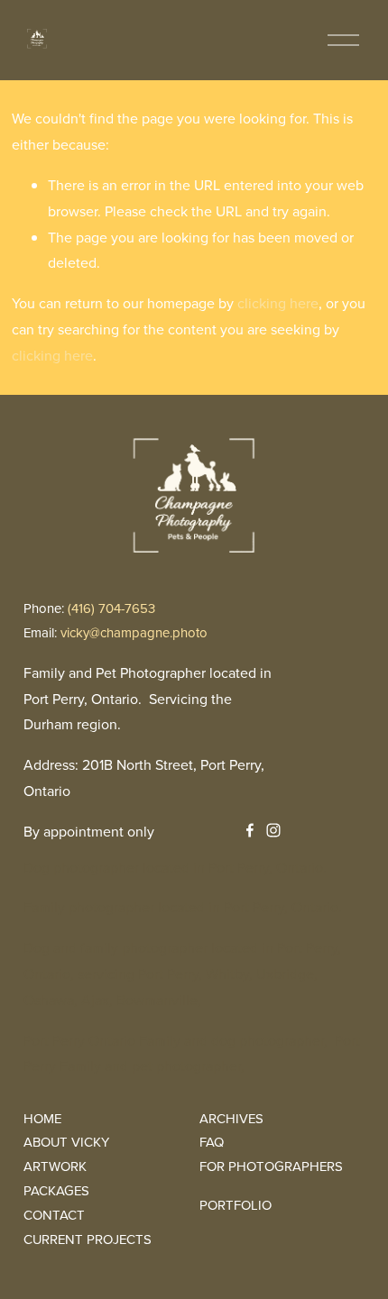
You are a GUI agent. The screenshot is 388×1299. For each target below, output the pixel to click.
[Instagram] (273, 830)
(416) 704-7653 (111, 608)
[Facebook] (250, 830)
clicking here (278, 303)
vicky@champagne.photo (134, 632)
